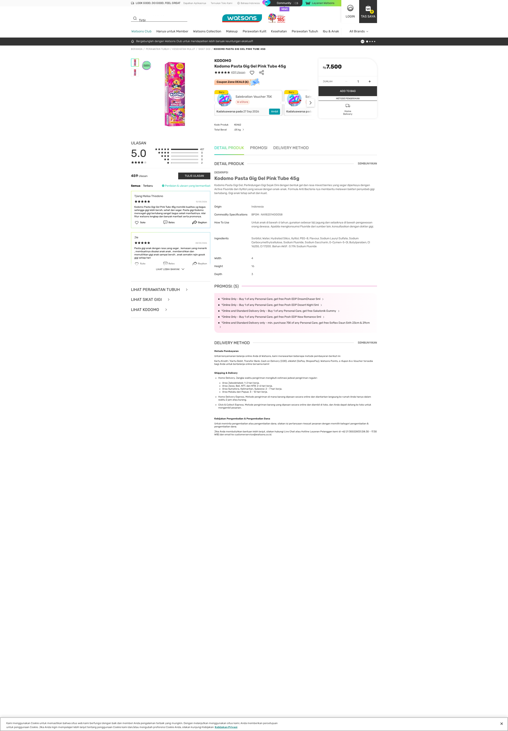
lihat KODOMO (145, 310)
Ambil (274, 111)
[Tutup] (501, 723)
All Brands (357, 31)
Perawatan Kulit (254, 31)
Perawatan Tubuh (305, 31)
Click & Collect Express (231, 404)
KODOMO (222, 60)
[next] (311, 103)
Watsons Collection (207, 31)
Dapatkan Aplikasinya (194, 3)
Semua (135, 185)
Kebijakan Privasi (226, 726)
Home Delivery (226, 378)
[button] (368, 11)
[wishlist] (252, 72)
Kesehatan (279, 31)
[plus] (370, 81)
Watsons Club (141, 31)
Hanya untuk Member (172, 31)
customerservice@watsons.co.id (253, 434)
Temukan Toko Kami (221, 3)
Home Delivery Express (231, 396)
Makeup (232, 31)
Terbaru (148, 185)
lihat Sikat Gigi (147, 299)
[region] (254, 724)
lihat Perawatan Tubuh (156, 290)
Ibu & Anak (331, 31)
